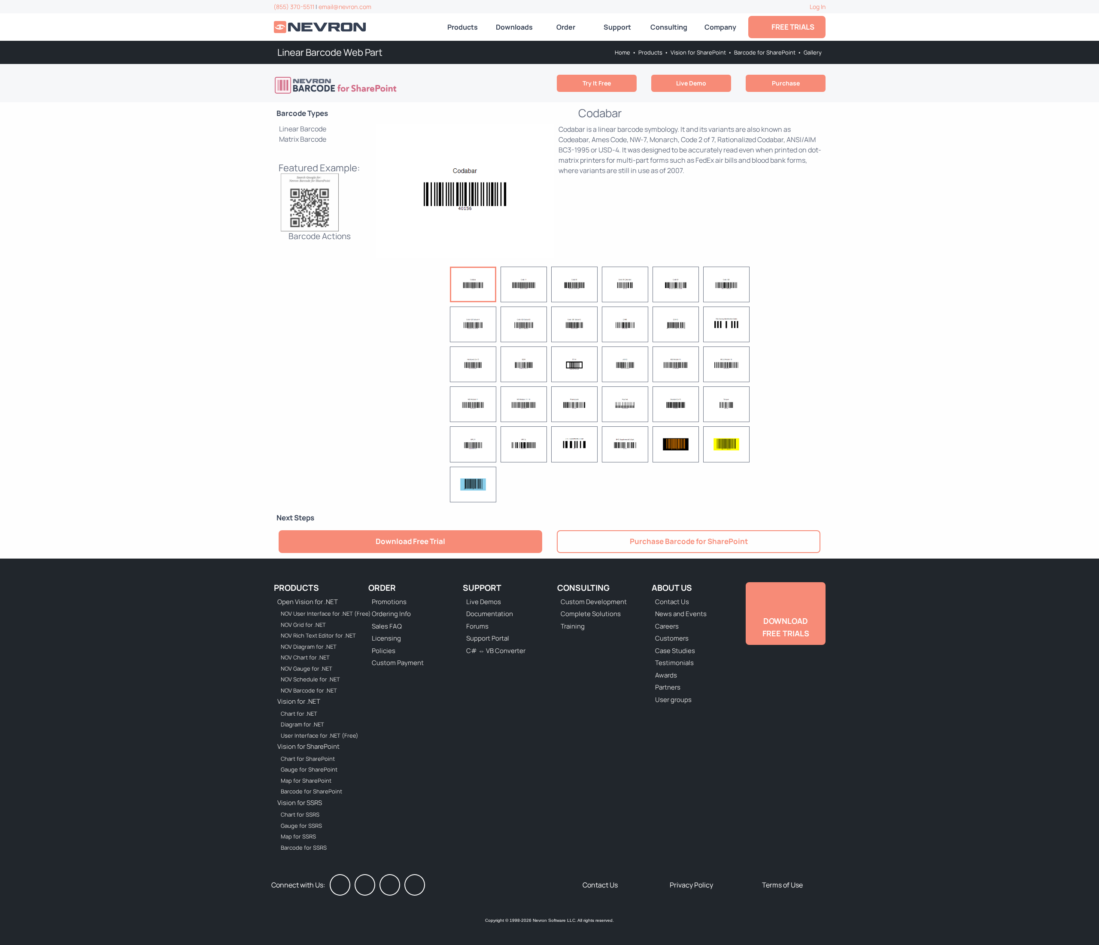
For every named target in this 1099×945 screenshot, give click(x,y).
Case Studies (675, 650)
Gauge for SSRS (301, 826)
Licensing (386, 638)
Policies (383, 650)
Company (720, 27)
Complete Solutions (591, 613)
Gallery (813, 52)
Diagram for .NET (302, 724)
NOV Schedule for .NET (310, 679)
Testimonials (674, 662)
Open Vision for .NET (307, 601)
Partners (667, 687)
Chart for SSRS (300, 814)
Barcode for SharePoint (764, 52)
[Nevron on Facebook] (340, 885)
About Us (672, 587)
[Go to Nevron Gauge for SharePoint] (336, 85)
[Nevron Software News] (414, 885)
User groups (673, 699)
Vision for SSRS (299, 802)
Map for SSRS (298, 836)
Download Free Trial (410, 541)
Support (617, 27)
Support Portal (487, 638)
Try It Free (597, 83)
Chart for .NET (299, 713)
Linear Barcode (302, 129)
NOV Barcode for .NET (309, 690)
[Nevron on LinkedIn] (389, 885)
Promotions (389, 601)
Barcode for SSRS (304, 847)
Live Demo (691, 83)
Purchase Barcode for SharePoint (689, 541)
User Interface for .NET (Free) (319, 735)
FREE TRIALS (791, 27)
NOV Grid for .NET (303, 625)
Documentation (489, 613)
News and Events (681, 613)
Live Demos (483, 601)
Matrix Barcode (302, 139)
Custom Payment (398, 662)
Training (573, 626)
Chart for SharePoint (308, 759)
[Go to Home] (320, 27)
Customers (672, 638)
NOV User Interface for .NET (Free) (320, 613)
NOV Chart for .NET (305, 657)
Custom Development (594, 601)
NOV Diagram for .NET (309, 646)
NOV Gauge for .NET (306, 668)
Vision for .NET (298, 701)
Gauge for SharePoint (309, 769)
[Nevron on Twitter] (365, 885)
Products (462, 27)
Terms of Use (782, 885)
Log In (818, 7)
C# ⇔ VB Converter (495, 650)
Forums (477, 626)
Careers (667, 626)
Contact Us (672, 601)
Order (565, 27)
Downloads (514, 27)
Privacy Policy (691, 885)
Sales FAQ (387, 626)
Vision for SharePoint (698, 52)
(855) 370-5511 (293, 7)
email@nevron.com (345, 7)
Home (622, 52)
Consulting (668, 27)
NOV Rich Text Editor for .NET (318, 635)
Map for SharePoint (306, 780)
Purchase (786, 83)
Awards (666, 675)
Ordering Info (391, 613)
